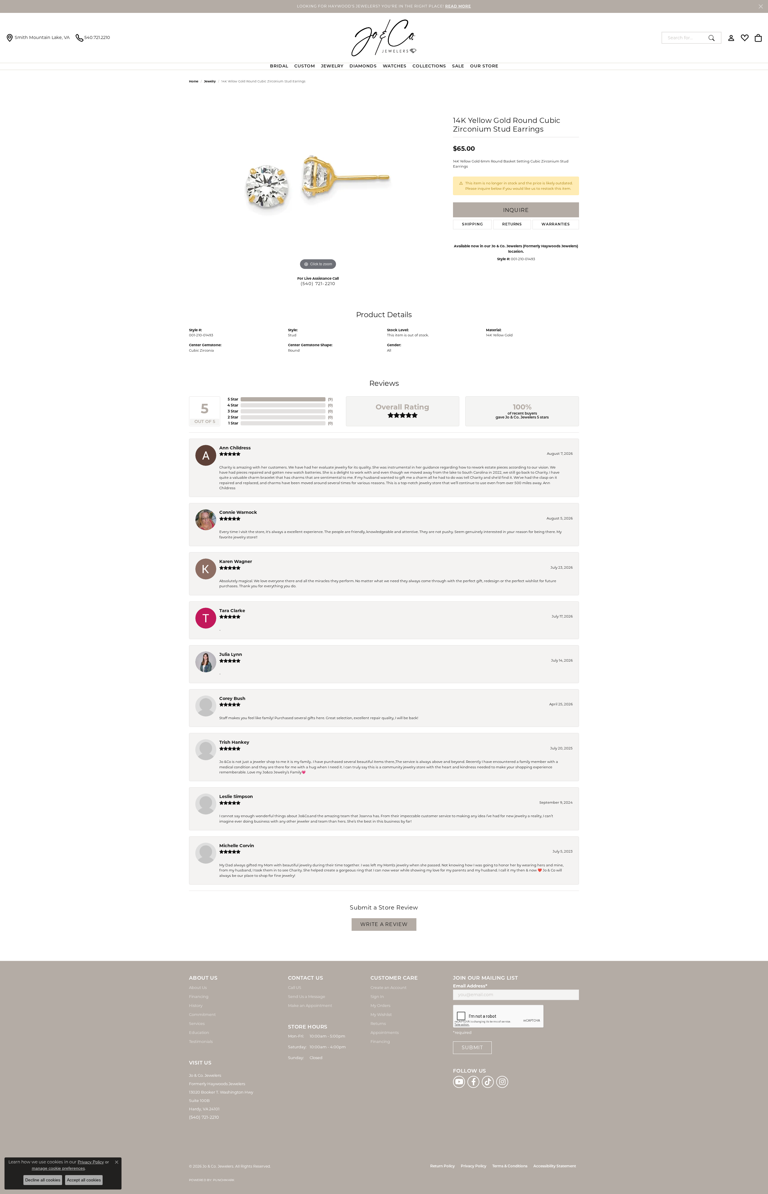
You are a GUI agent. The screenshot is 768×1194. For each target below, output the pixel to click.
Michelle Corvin (236, 845)
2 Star (233, 417)
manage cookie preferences (58, 1168)
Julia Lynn (230, 654)
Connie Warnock (238, 512)
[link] (38, 38)
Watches (394, 66)
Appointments (384, 1032)
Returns (512, 224)
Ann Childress (235, 448)
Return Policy (442, 1166)
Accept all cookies (84, 1180)
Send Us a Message (306, 996)
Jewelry (332, 66)
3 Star (233, 411)
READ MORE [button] (458, 6)
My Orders (380, 1005)
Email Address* (470, 986)
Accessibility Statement (554, 1166)
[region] (318, 181)
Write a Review (384, 924)
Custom (304, 66)
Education (199, 1032)
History (195, 1005)
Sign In (377, 996)
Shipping (472, 224)
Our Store (484, 66)
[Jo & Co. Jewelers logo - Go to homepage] (384, 38)
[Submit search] (713, 37)
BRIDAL (279, 66)
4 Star (232, 405)
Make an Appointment (310, 1005)
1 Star (233, 423)
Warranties (556, 224)
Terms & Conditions (509, 1166)
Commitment (202, 1014)
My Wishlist (381, 1014)
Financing (198, 996)
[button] (731, 38)
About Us (198, 987)
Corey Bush (232, 698)
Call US (294, 987)
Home (193, 81)
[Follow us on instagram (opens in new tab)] (502, 1082)
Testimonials (201, 1041)
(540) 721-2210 (318, 283)
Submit (472, 1047)
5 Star (233, 399)
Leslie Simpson (236, 796)
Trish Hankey (234, 742)
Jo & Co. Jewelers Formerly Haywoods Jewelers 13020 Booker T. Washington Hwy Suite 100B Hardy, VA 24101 (221, 1092)
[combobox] (684, 37)
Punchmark (223, 1180)
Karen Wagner (235, 561)
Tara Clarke (232, 610)
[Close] (760, 6)
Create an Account (388, 987)
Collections (429, 66)
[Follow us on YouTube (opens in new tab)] (459, 1082)
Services (197, 1023)
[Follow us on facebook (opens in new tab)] (473, 1082)
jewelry (210, 81)
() (330, 399)
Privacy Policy (473, 1166)
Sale (458, 66)
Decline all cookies (42, 1180)
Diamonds (363, 66)
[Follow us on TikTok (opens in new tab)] (488, 1082)
